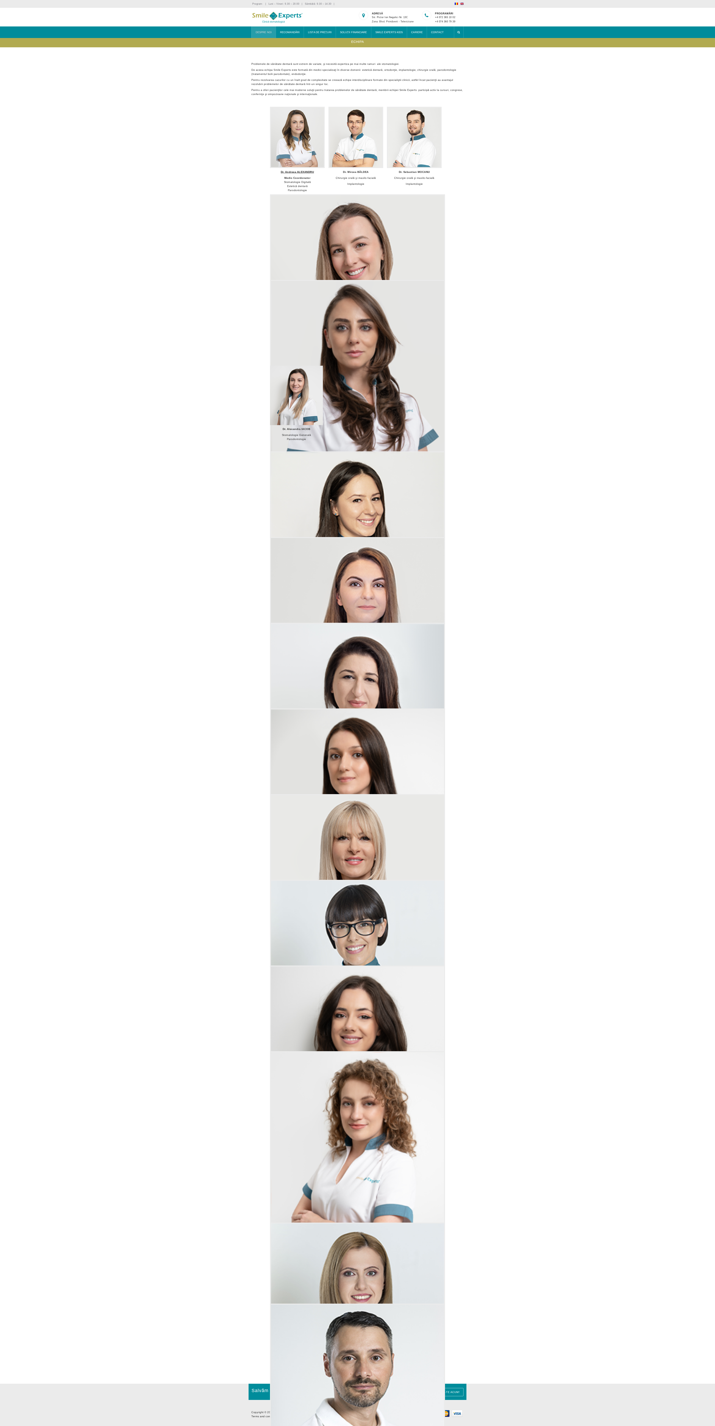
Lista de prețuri (320, 32)
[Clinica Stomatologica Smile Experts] (277, 17)
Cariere (417, 32)
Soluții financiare (353, 32)
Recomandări (290, 32)
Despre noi (264, 32)
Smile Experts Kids (389, 32)
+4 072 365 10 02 (445, 17)
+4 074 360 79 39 (445, 21)
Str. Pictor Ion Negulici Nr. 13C (390, 17)
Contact (437, 32)
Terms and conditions (264, 1416)
